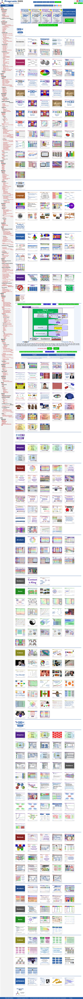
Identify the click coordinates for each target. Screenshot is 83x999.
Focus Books (45, 5)
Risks (3, 299)
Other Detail (5, 62)
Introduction (4, 10)
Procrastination (5, 239)
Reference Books (38, 5)
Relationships (5, 97)
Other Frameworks (6, 61)
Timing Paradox (5, 143)
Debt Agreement (5, 374)
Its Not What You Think (6, 231)
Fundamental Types (5, 105)
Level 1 (4, 153)
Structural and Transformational (7, 367)
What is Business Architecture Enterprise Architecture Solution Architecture (7, 85)
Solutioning (4, 177)
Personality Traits (5, 280)
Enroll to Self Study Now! (49, 351)
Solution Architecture (6, 316)
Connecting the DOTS (5, 27)
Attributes (5, 338)
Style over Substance (5, 273)
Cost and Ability (5, 237)
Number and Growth (5, 255)
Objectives (4, 330)
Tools (4, 122)
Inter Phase (4, 251)
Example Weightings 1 (6, 56)
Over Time (5, 118)
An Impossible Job (5, 289)
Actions (3, 125)
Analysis (5, 319)
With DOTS (5, 345)
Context (3, 30)
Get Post (45, 304)
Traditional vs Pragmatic (6, 396)
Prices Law (4, 278)
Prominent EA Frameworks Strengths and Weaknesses (7, 25)
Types (4, 332)
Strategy (3, 104)
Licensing (3, 14)
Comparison (4, 284)
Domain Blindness (6, 142)
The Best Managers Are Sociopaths (7, 279)
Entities (5, 337)
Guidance (4, 224)
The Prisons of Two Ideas (6, 281)
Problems (4, 109)
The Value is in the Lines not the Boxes (7, 242)
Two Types (4, 398)
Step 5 (3, 167)
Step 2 (3, 154)
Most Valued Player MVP (6, 405)
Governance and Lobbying (7, 354)
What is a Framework (5, 82)
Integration (4, 257)
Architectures (4, 174)
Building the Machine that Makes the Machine (8, 137)
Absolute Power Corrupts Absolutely (7, 272)
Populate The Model (6, 362)
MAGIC (3, 96)
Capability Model (5, 183)
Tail (2, 425)
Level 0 (4, 127)
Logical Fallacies (5, 282)
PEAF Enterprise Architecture (7, 38)
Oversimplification (6, 147)
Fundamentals (4, 90)
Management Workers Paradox (8, 144)
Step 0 (3, 123)
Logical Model (6, 40)
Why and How (4, 247)
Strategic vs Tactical (5, 358)
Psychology (5, 139)
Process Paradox (6, 145)
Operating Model (6, 37)
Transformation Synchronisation (8, 197)
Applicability (4, 29)
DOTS (3, 108)
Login (49, 348)
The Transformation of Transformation (8, 134)
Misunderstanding (6, 53)
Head (2, 8)
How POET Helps (5, 253)
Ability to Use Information (7, 333)
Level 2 (4, 156)
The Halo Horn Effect (5, 274)
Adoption (3, 113)
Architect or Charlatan (5, 290)
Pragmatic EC (4, 13)
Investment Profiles (7, 201)
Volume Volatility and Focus (7, 210)
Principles (4, 373)
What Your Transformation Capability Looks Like (8, 135)
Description (5, 321)
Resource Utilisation (5, 175)
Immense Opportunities (6, 266)
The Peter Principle (5, 276)
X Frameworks (4, 28)
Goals (4, 328)
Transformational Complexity (7, 233)
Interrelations (5, 98)
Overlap (3, 250)
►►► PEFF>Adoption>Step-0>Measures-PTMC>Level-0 (68, 304)
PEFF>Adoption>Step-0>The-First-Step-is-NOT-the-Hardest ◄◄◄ (29, 304)
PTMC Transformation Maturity (7, 41)
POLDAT (5, 219)
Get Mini (48, 304)
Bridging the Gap (5, 315)
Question (5, 318)
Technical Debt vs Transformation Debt (8, 199)
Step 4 (3, 165)
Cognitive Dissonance (5, 275)
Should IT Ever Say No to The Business (7, 411)
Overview (3, 12)
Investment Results (7, 202)
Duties (4, 400)
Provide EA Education (5, 363)
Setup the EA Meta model (7, 310)
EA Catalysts (5, 326)
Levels (3, 106)
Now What (4, 58)
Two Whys (4, 212)
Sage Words (5, 132)
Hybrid (4, 222)
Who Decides (4, 271)
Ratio (4, 360)
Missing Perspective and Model (8, 66)
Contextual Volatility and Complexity (8, 235)
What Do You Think (5, 268)
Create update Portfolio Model (7, 350)
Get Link (54, 304)
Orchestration (5, 185)
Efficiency (3, 88)
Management (4, 261)
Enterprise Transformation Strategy (8, 352)
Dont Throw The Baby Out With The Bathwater (8, 141)
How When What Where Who (7, 69)
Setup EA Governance (6, 302)
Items (3, 228)
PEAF (3, 385)
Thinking (3, 91)
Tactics (4, 329)
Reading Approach (5, 26)
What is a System (5, 80)
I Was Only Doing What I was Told (7, 269)
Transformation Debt (5, 359)
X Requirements (5, 392)
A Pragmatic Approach (6, 178)
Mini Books (51, 5)
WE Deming (5, 129)
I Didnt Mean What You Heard (7, 79)
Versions (3, 31)
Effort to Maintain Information (8, 334)
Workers (3, 262)
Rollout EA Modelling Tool (7, 312)
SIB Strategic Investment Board (7, 415)
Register (56, 348)
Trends (4, 64)
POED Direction (4, 45)
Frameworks (4, 22)
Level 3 (4, 159)
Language (4, 77)
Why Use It (5, 34)
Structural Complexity (6, 232)
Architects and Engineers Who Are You (7, 286)
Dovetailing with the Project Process (7, 357)
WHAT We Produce (6, 380)
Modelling (3, 188)
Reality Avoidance (6, 148)
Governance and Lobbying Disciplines (7, 194)
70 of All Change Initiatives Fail (8, 130)
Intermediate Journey (6, 348)
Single (5, 117)
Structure (3, 103)
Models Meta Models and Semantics (7, 244)
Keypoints (4, 423)
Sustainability (4, 92)
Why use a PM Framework (7, 323)
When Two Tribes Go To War (7, 410)
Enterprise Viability (6, 131)
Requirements (5, 389)
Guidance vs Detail (6, 63)
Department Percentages (7, 111)
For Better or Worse (5, 264)
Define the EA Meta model (7, 303)
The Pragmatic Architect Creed (7, 291)
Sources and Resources (6, 424)
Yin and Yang (4, 248)
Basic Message (5, 65)
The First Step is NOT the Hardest (7, 124)
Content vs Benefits (6, 59)
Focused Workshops (5, 16)
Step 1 (3, 150)
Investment (5, 238)
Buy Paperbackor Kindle (69, 20)
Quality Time (4, 89)
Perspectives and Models (7, 70)
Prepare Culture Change (7, 305)
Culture (4, 138)
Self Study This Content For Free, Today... (48, 25)
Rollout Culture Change (6, 311)
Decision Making (5, 189)
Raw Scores (5, 54)
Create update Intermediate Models (8, 349)
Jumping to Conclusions (7, 193)
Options (3, 17)
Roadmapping (4, 176)
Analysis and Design (5, 187)
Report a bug (80, 3)
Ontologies (4, 94)
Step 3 (3, 157)
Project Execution (5, 179)
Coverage (4, 387)
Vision (4, 327)
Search (75, 3)
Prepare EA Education (6, 304)
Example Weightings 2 (6, 57)
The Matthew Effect (5, 277)
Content (5, 336)
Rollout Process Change (6, 308)
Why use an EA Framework (7, 324)
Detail (3, 115)
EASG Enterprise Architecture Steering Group (7, 416)
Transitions (5, 214)
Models (3, 180)
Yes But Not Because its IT (7, 409)
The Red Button (5, 192)
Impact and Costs (6, 211)
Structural (3, 375)
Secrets (3, 288)
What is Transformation (6, 81)
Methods (3, 171)
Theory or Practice (5, 83)
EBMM (5, 221)
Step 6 (3, 168)
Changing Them (5, 191)
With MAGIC (6, 346)
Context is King (5, 225)
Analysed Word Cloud (7, 320)
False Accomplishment (6, 146)
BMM (4, 220)
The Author (4, 422)
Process (4, 343)
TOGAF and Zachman (5, 52)
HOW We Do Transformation (7, 381)
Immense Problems (5, 265)
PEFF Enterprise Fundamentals (7, 33)
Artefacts (4, 184)
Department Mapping (6, 110)
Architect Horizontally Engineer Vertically (7, 249)
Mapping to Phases (6, 209)
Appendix (4, 420)
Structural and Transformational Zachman (8, 216)
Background (4, 421)
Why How (4, 68)
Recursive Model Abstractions (7, 213)
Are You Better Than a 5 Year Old (7, 270)
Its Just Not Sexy (5, 149)
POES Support (4, 48)
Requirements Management (6, 186)
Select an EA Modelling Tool (7, 306)
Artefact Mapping (5, 196)
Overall (4, 55)
